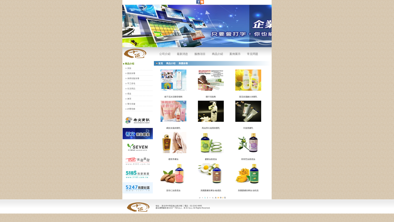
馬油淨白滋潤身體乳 (211, 128)
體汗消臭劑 (211, 97)
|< (200, 198)
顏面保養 (131, 73)
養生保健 (131, 104)
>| (212, 198)
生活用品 (131, 88)
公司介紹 (164, 54)
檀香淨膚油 (173, 159)
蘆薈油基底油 (211, 159)
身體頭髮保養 (133, 78)
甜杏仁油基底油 (173, 190)
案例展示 (235, 54)
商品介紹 (217, 54)
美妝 (129, 68)
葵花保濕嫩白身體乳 (248, 97)
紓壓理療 (131, 109)
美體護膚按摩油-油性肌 (248, 190)
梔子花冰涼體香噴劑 (173, 97)
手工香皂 (131, 83)
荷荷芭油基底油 (248, 159)
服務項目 (199, 54)
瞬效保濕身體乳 (173, 128)
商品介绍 (170, 63)
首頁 (160, 63)
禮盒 (129, 93)
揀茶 (129, 99)
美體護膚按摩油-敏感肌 (211, 190)
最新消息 (182, 54)
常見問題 (252, 54)
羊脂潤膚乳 (248, 128)
